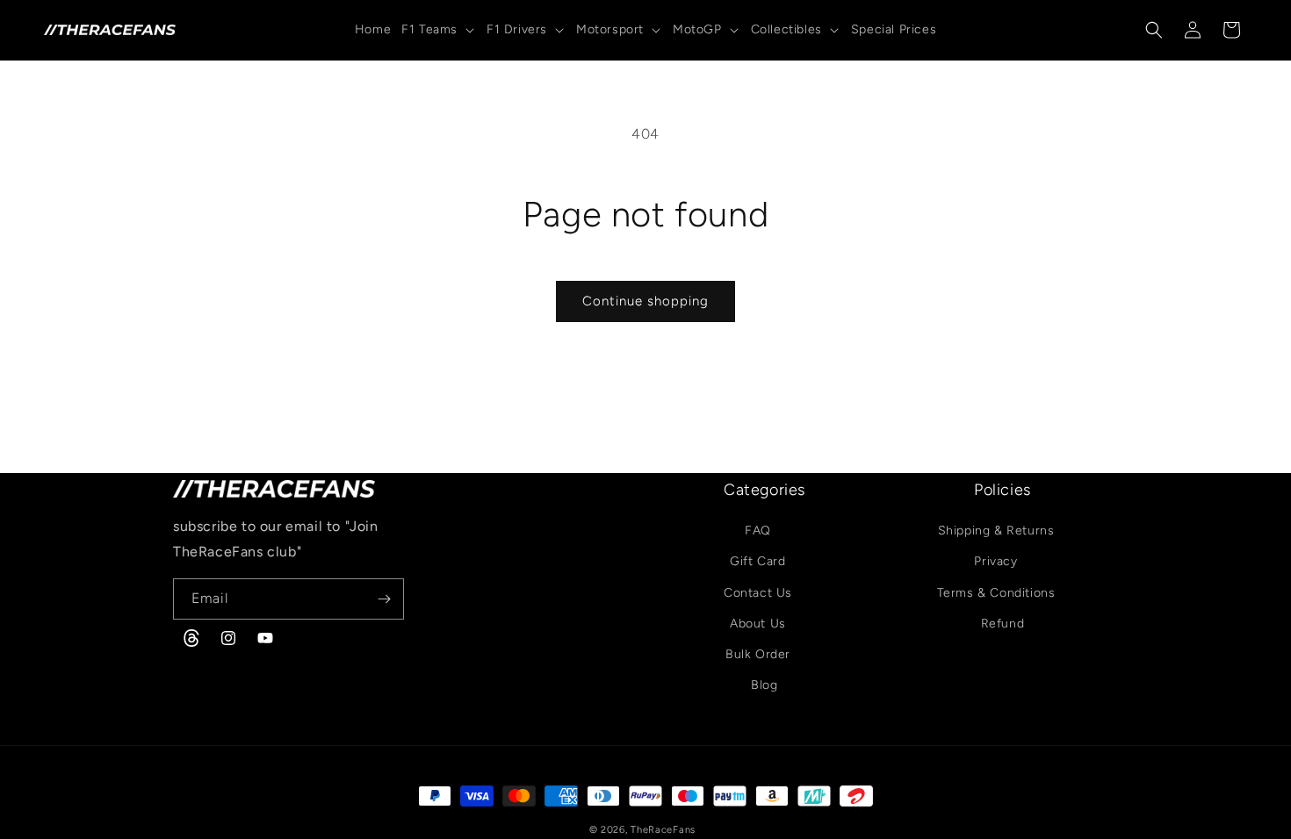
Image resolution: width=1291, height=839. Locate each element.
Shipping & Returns (996, 531)
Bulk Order (757, 655)
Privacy (995, 562)
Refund (1003, 623)
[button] (438, 30)
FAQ (758, 531)
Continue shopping (645, 301)
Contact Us (758, 592)
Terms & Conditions (996, 592)
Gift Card (757, 562)
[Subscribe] (383, 599)
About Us (758, 623)
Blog (764, 685)
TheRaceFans (663, 829)
